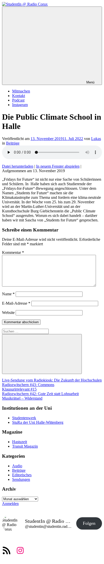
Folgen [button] (89, 523)
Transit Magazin (25, 446)
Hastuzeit (19, 442)
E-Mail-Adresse (16, 303)
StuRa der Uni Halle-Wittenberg (37, 422)
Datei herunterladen (17, 166)
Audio (17, 466)
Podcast (18, 100)
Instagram (20, 105)
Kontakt (18, 95)
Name (8, 294)
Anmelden (10, 503)
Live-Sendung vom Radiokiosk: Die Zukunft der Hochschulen (52, 380)
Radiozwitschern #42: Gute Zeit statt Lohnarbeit (40, 394)
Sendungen (21, 479)
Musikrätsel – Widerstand (22, 398)
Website (8, 312)
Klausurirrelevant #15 (19, 389)
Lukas (96, 138)
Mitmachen (21, 91)
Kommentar (13, 252)
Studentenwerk (24, 418)
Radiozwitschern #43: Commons (28, 385)
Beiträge (12, 143)
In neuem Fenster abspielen (58, 166)
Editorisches (22, 475)
